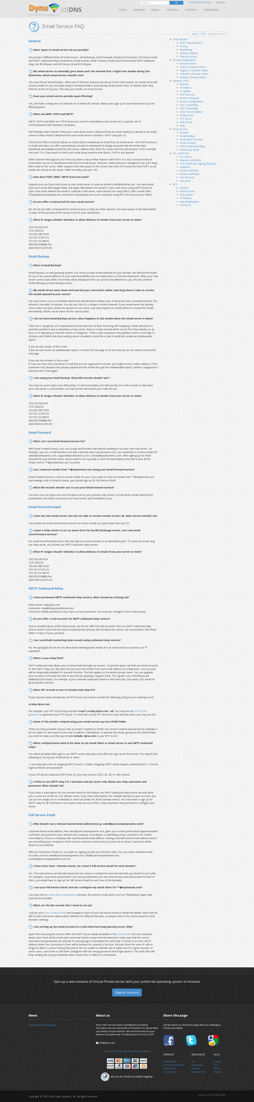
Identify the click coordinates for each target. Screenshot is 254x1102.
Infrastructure (187, 191)
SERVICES (171, 9)
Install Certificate (189, 170)
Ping (182, 125)
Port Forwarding (189, 108)
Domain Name (188, 63)
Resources (211, 9)
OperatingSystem (189, 201)
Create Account (196, 2)
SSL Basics (186, 156)
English (220, 2)
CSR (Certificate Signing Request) (198, 163)
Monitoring (186, 49)
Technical (185, 205)
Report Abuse (143, 1051)
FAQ (203, 33)
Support (190, 9)
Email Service (180, 129)
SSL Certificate (181, 153)
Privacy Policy (127, 1051)
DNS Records (187, 94)
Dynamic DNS (181, 80)
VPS (175, 184)
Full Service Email (189, 149)
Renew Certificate (189, 174)
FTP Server (186, 118)
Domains (139, 9)
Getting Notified (188, 53)
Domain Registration (184, 60)
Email (154, 9)
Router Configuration (191, 101)
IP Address (186, 87)
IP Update (185, 91)
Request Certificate (190, 160)
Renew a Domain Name (193, 77)
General (184, 84)
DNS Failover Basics (191, 42)
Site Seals (185, 180)
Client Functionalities (191, 111)
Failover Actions (188, 56)
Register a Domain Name (194, 70)
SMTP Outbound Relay (192, 146)
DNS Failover (180, 39)
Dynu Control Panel (55, 912)
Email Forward (188, 143)
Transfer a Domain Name (194, 73)
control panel (124, 934)
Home (195, 33)
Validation (185, 167)
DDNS (121, 9)
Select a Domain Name (193, 67)
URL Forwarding (189, 105)
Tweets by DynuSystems (42, 1025)
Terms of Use (110, 1051)
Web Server (186, 122)
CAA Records (187, 177)
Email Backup (187, 136)
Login (208, 2)
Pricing (183, 46)
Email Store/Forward (191, 139)
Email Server (187, 115)
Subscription (186, 194)
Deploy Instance (127, 992)
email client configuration (62, 894)
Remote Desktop (189, 98)
